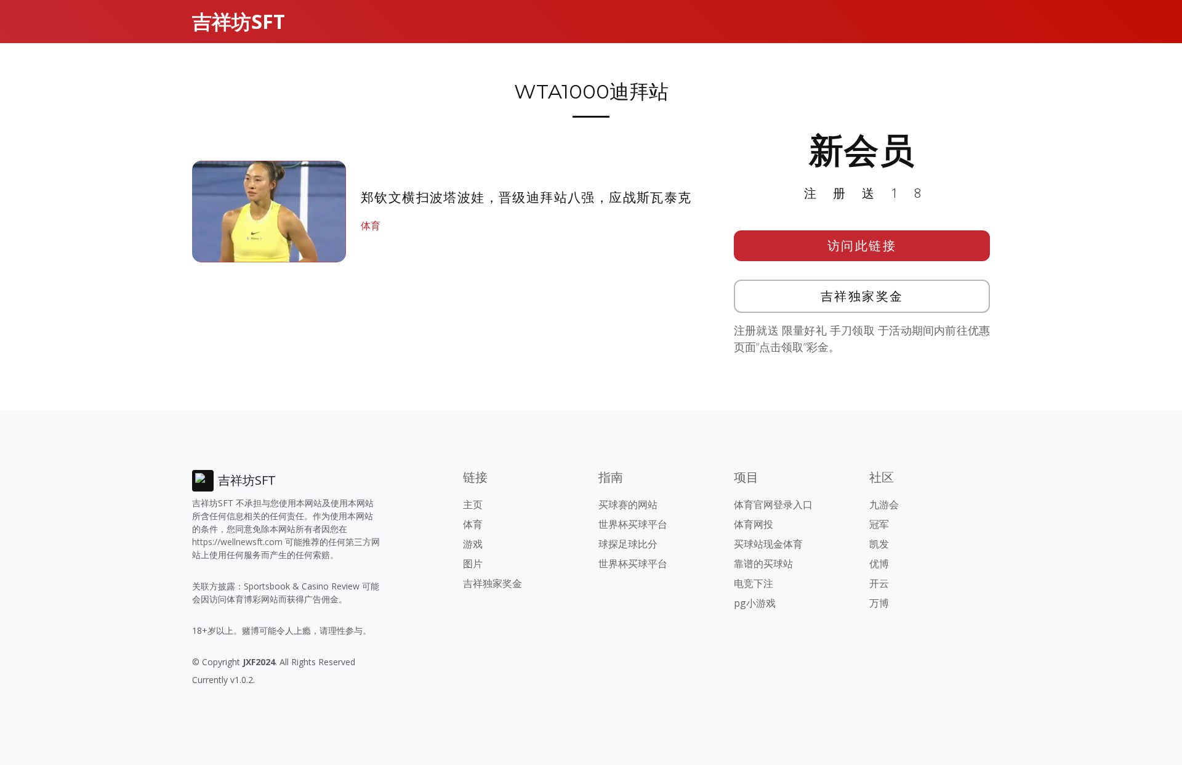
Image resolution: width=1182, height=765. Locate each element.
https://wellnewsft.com (237, 542)
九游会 (884, 504)
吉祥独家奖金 (862, 296)
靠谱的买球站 (763, 563)
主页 (473, 504)
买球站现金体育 (768, 544)
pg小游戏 (755, 603)
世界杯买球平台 (632, 524)
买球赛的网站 (627, 504)
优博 (879, 563)
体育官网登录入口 (773, 504)
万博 (879, 603)
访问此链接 (862, 245)
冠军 (879, 524)
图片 (473, 563)
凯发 (879, 544)
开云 (879, 583)
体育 (370, 225)
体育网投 (753, 524)
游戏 (473, 544)
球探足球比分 (627, 544)
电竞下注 (753, 583)
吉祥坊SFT (238, 21)
